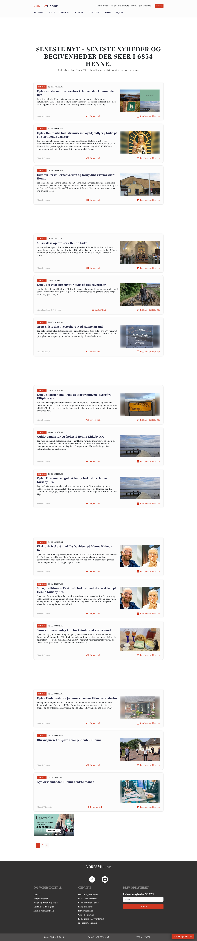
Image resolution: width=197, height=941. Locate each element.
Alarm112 (39, 12)
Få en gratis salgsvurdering (91, 919)
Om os (37, 894)
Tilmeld (159, 6)
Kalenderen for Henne (88, 902)
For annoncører (41, 898)
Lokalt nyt (94, 12)
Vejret (119, 12)
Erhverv (64, 12)
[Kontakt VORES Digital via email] (105, 879)
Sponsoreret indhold (87, 923)
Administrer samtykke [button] (44, 910)
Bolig (52, 12)
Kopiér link (95, 116)
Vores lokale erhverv (87, 898)
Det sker (78, 12)
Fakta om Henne (85, 906)
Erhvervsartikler (85, 910)
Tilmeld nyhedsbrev (182, 936)
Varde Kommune (86, 915)
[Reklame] (54, 825)
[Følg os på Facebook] (92, 879)
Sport (108, 12)
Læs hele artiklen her (150, 116)
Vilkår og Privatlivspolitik (45, 902)
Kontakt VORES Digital (44, 906)
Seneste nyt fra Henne (88, 894)
